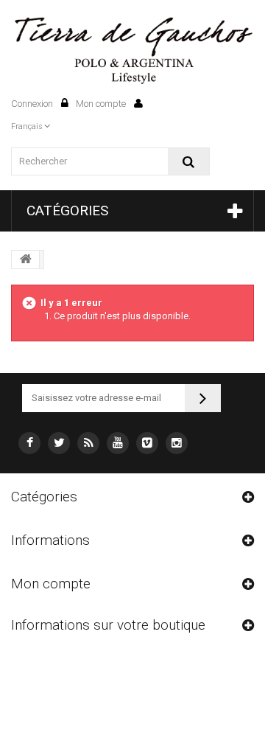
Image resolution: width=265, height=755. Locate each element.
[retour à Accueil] (26, 259)
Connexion (33, 103)
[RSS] (88, 443)
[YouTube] (118, 443)
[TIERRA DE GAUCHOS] (132, 50)
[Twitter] (59, 443)
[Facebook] (29, 443)
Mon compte (102, 103)
